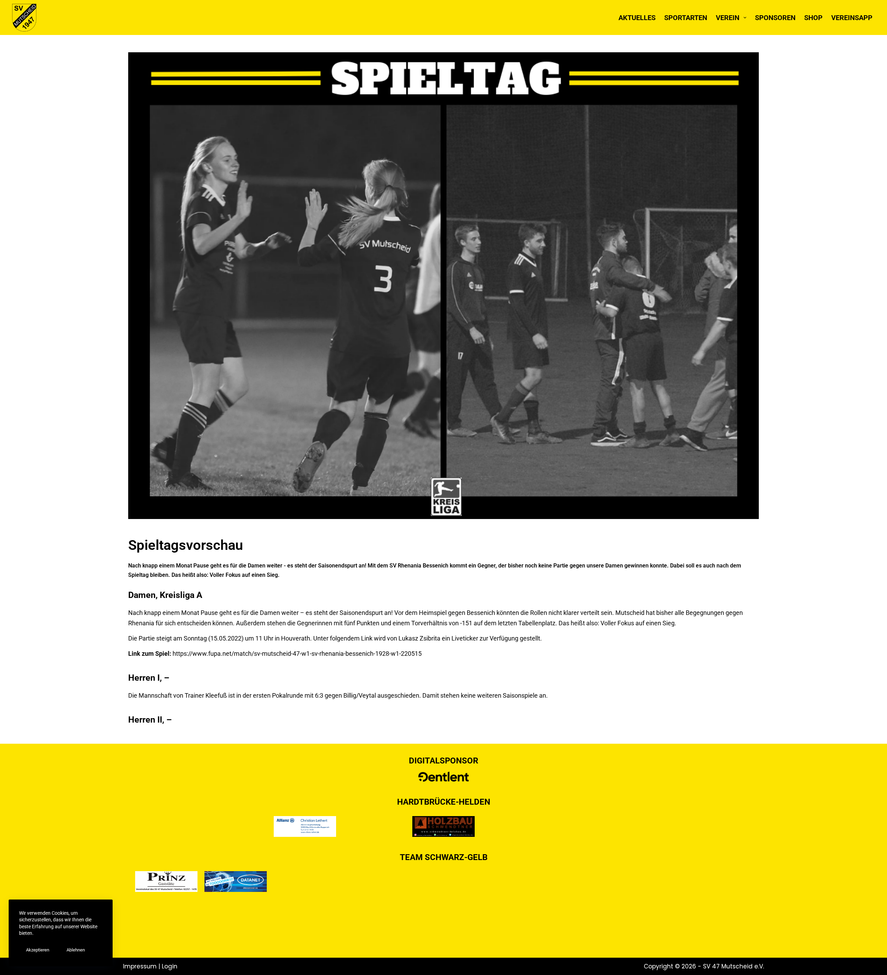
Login (169, 966)
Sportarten (685, 18)
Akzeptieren (37, 949)
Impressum (140, 966)
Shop (813, 18)
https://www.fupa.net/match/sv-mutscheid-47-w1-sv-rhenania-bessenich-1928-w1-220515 (298, 653)
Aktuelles (637, 18)
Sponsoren (775, 18)
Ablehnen (76, 949)
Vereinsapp (851, 18)
